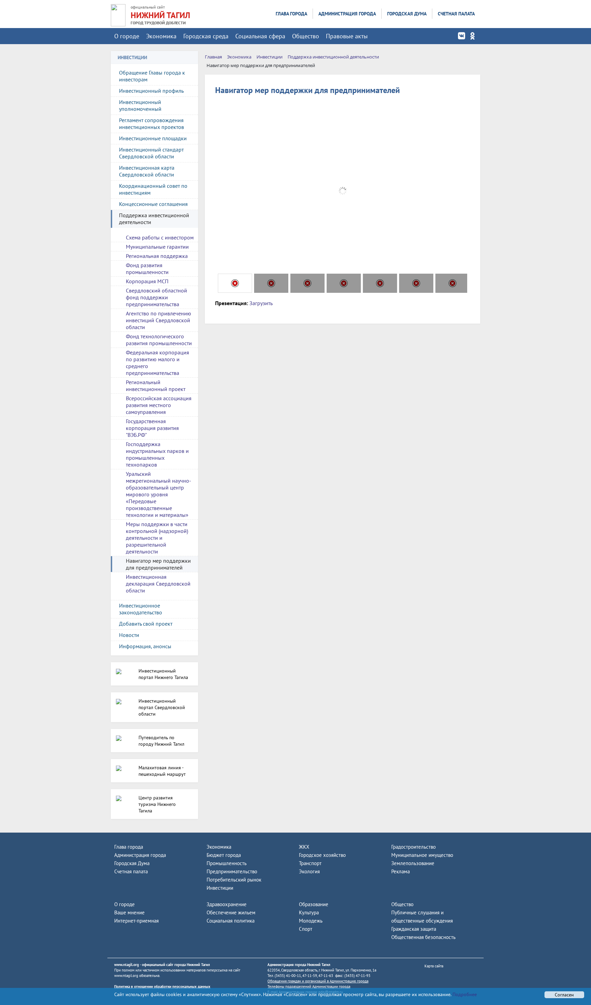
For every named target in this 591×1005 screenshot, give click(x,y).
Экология (309, 871)
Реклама (400, 871)
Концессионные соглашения (153, 203)
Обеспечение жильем (231, 912)
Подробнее (464, 994)
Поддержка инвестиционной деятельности (154, 218)
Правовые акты (347, 36)
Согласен (564, 995)
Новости (129, 634)
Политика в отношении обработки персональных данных (162, 986)
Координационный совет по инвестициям (153, 189)
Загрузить (261, 303)
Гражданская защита (413, 929)
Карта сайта (433, 966)
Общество (305, 36)
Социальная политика (230, 920)
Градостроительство (413, 847)
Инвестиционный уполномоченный (140, 105)
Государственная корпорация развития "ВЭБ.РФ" (152, 428)
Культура (309, 912)
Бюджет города (224, 855)
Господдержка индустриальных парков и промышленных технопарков (157, 454)
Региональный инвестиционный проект (155, 385)
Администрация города (347, 14)
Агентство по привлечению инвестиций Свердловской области (158, 320)
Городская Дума (406, 14)
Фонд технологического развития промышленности (159, 340)
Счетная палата (456, 14)
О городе (126, 36)
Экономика (161, 36)
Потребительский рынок (234, 879)
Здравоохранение (227, 904)
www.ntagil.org (126, 964)
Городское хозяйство (322, 855)
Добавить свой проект (145, 623)
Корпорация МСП (147, 281)
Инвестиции (220, 888)
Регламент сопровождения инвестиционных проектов (151, 123)
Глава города (291, 14)
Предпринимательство (232, 871)
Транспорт (310, 863)
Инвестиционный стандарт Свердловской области (151, 153)
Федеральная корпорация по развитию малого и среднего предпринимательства (157, 362)
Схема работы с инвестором (160, 237)
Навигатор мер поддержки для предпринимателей (158, 564)
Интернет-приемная (136, 920)
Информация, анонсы (145, 646)
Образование (313, 904)
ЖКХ (304, 847)
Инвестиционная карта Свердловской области (146, 171)
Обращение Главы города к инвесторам (152, 76)
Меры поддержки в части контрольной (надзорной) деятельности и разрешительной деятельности (157, 538)
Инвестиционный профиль (151, 90)
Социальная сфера (260, 36)
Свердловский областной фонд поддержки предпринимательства (156, 297)
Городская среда (205, 36)
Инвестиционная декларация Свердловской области (158, 583)
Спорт (305, 929)
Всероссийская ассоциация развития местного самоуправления (159, 405)
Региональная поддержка (157, 255)
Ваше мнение (129, 912)
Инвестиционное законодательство (140, 609)
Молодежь (311, 920)
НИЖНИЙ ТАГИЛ (160, 15)
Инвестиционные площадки (153, 138)
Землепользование (412, 863)
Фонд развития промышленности (147, 268)
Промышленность (227, 863)
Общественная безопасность (423, 937)
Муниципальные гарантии (157, 246)
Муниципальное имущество (422, 855)
